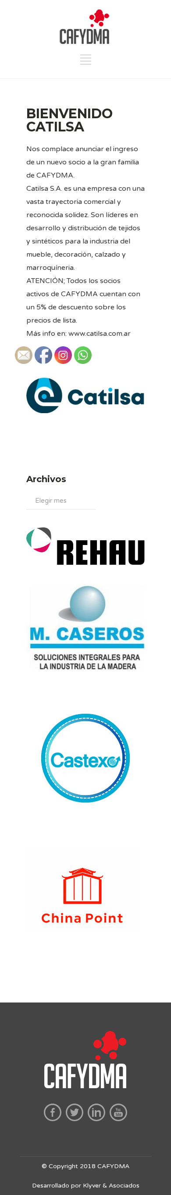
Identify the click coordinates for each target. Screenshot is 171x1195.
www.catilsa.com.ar (99, 333)
